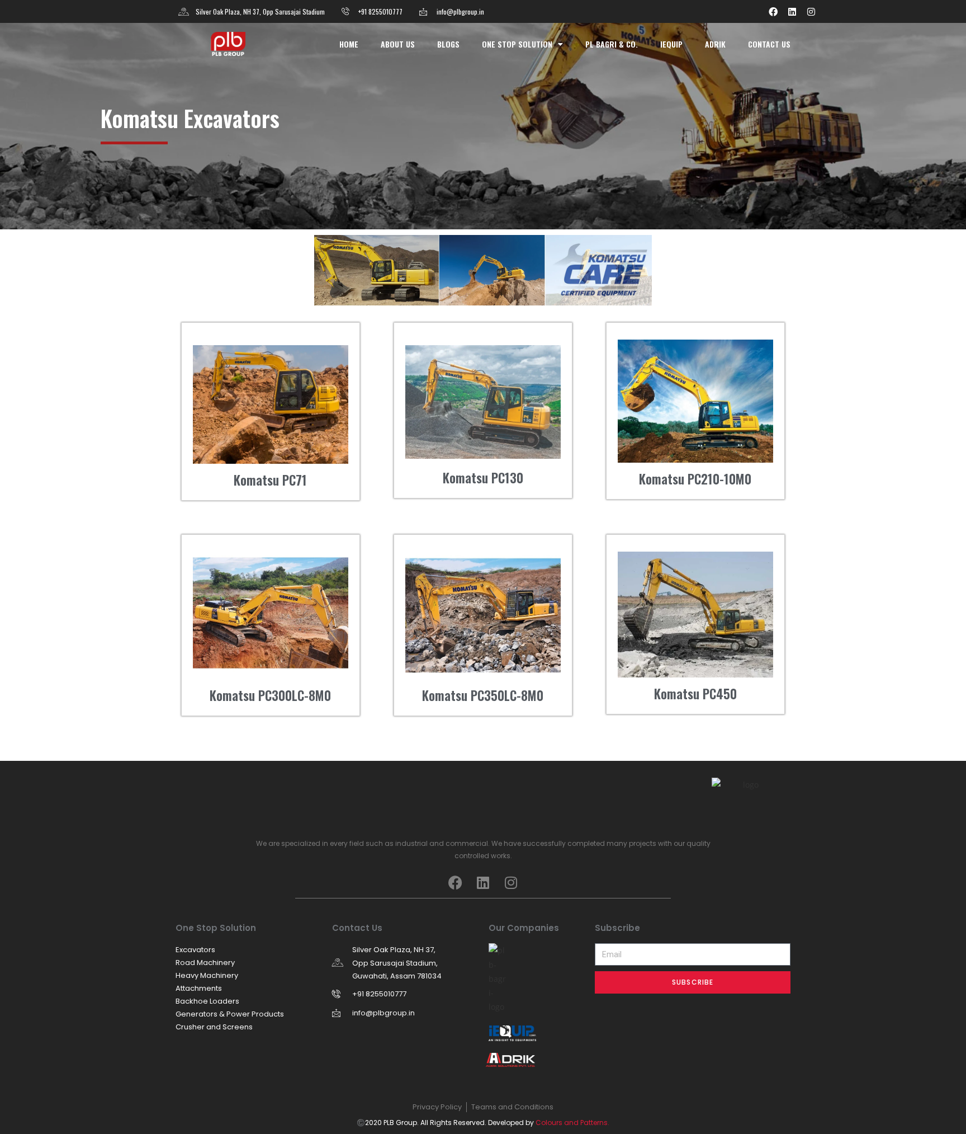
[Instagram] (811, 11)
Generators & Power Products (230, 1014)
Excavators (195, 949)
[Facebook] (773, 11)
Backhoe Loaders (207, 1001)
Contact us (769, 44)
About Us (398, 44)
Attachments (199, 988)
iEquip (671, 44)
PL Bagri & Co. (611, 44)
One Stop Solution (517, 44)
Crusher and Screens (214, 1027)
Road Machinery (205, 962)
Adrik (715, 44)
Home (348, 44)
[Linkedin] (792, 11)
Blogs (448, 44)
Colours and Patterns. (572, 1122)
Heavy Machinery (207, 975)
